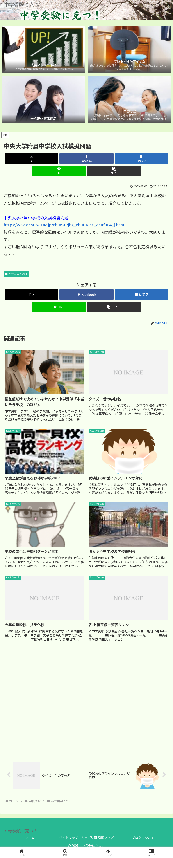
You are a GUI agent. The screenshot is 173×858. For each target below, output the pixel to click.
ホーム (30, 837)
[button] (114, 171)
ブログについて (143, 837)
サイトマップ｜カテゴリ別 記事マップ (86, 837)
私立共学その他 (18, 274)
